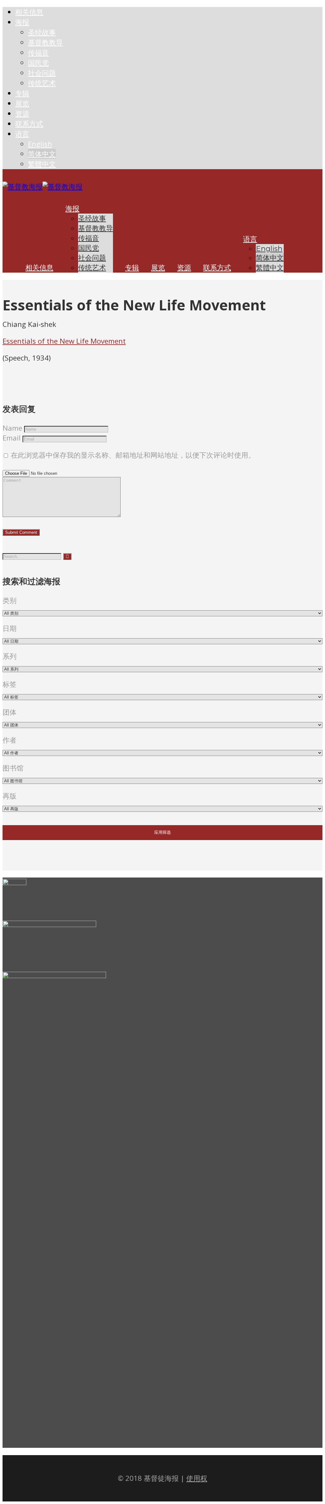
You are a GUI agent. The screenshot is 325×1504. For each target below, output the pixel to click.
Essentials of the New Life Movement (64, 341)
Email (12, 438)
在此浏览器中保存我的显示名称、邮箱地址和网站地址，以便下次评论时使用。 (133, 455)
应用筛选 (162, 832)
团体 (10, 712)
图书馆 (13, 768)
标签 (10, 684)
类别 (10, 600)
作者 (10, 740)
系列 (10, 656)
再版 (10, 796)
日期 (10, 628)
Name (12, 428)
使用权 (196, 1478)
